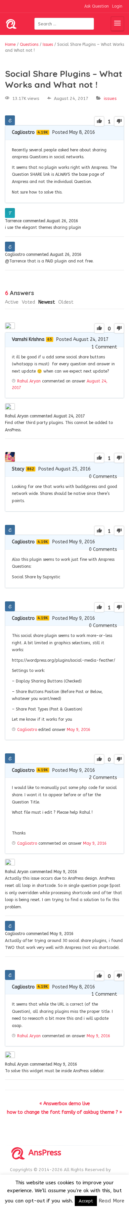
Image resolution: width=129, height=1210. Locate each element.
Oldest (65, 302)
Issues (110, 98)
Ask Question (96, 6)
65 (49, 339)
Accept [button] (86, 1200)
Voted (28, 302)
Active (12, 302)
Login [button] (117, 6)
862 (30, 469)
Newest (46, 302)
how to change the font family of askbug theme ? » (64, 1112)
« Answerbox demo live (64, 1103)
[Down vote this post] (119, 121)
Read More (111, 1201)
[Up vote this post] (99, 121)
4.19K (43, 132)
